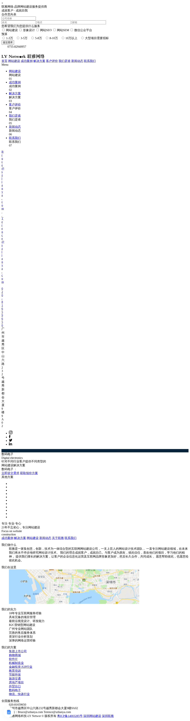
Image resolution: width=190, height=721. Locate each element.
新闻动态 (77, 60)
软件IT (13, 659)
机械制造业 (16, 662)
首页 (4, 60)
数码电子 (15, 690)
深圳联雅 (108, 715)
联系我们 (90, 60)
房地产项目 (16, 682)
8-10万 (54, 38)
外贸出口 (15, 686)
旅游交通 (15, 678)
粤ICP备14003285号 (70, 715)
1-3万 (9, 38)
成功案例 (27, 60)
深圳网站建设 (92, 715)
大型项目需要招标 (97, 38)
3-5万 (24, 38)
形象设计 (29, 30)
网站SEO (46, 30)
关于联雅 (58, 537)
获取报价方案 (29, 473)
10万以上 (71, 38)
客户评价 (52, 60)
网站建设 (12, 30)
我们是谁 (65, 60)
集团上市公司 (18, 651)
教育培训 (15, 670)
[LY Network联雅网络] (22, 52)
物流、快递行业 (19, 694)
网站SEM (63, 30)
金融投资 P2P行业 (20, 666)
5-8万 (38, 38)
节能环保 (15, 674)
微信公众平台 (83, 30)
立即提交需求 (10, 473)
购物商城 (15, 655)
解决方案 (39, 60)
